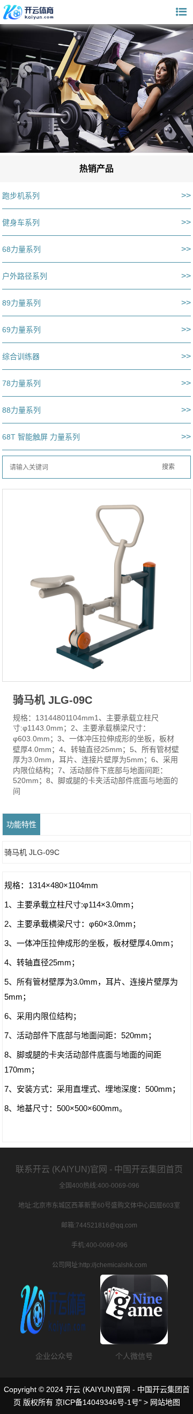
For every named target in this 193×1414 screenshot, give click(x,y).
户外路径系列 (24, 276)
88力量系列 (21, 410)
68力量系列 (21, 249)
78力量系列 (21, 383)
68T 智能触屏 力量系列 (41, 437)
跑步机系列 (21, 195)
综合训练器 (21, 356)
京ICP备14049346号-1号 (97, 1402)
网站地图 (165, 1402)
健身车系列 (21, 222)
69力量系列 (21, 329)
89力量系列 (21, 303)
